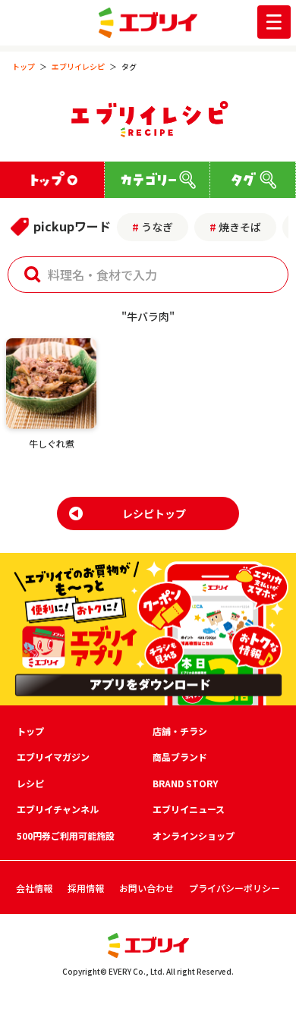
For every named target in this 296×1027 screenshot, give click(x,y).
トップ (23, 66)
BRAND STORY (185, 783)
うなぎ (157, 226)
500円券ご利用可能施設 (66, 835)
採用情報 (86, 887)
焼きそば (240, 226)
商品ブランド (180, 756)
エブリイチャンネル (58, 808)
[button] (32, 274)
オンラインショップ (194, 835)
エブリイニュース (189, 808)
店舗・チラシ (180, 730)
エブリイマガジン (53, 756)
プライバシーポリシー (234, 887)
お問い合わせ (146, 887)
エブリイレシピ (78, 66)
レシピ (30, 783)
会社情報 (34, 887)
